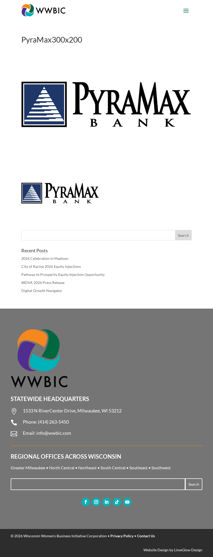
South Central (113, 467)
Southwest (161, 467)
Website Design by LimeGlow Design (172, 550)
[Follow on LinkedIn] (106, 502)
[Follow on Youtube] (127, 502)
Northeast (87, 467)
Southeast (138, 467)
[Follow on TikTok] (117, 502)
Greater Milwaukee (28, 467)
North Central (61, 467)
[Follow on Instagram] (96, 502)
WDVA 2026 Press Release (42, 282)
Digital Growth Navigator (41, 290)
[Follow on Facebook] (86, 502)
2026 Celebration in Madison (44, 258)
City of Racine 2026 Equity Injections (51, 266)
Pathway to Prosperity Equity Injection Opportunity (63, 274)
